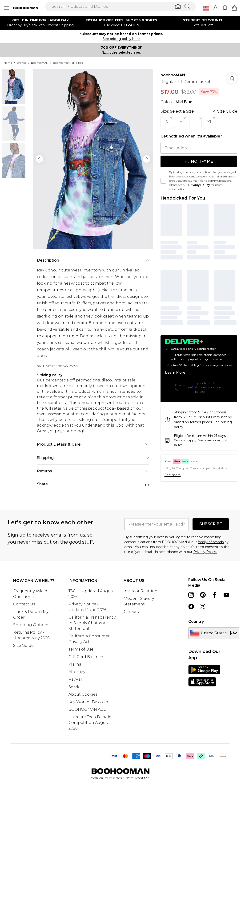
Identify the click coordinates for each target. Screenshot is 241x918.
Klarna (74, 664)
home (8, 62)
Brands (21, 62)
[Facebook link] (214, 595)
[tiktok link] (191, 606)
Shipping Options (31, 625)
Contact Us (24, 604)
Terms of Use (80, 649)
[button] (206, 8)
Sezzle (74, 687)
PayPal (75, 679)
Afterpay (76, 672)
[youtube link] (226, 595)
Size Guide (23, 645)
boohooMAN (173, 75)
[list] (93, 159)
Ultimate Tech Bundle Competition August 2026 (89, 722)
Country (196, 621)
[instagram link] (191, 595)
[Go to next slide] (146, 159)
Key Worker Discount (89, 702)
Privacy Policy (199, 185)
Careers (131, 611)
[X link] (203, 606)
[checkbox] (163, 181)
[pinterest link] (203, 595)
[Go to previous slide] (39, 159)
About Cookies (82, 694)
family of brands (211, 542)
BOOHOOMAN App (87, 709)
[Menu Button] (6, 8)
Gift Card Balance (85, 657)
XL (209, 122)
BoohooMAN (39, 62)
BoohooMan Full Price (68, 62)
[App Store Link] (204, 676)
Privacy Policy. (205, 552)
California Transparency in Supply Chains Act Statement (92, 623)
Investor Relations (141, 591)
